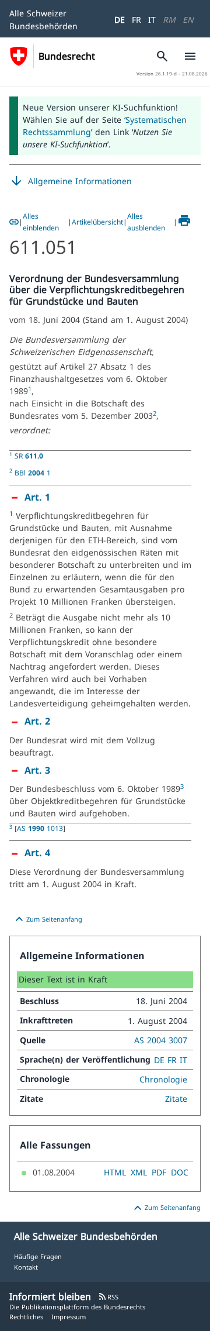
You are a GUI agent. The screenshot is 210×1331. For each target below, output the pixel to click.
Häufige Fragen (38, 1256)
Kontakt (26, 1267)
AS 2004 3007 (160, 1040)
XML (139, 1172)
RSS (108, 1297)
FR (136, 19)
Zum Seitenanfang (47, 919)
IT (152, 19)
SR (29, 455)
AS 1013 (40, 828)
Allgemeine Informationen (70, 181)
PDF (159, 1172)
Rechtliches (26, 1316)
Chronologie (163, 1079)
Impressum (68, 1316)
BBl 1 (33, 472)
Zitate (176, 1098)
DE (119, 19)
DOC (179, 1172)
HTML (115, 1172)
